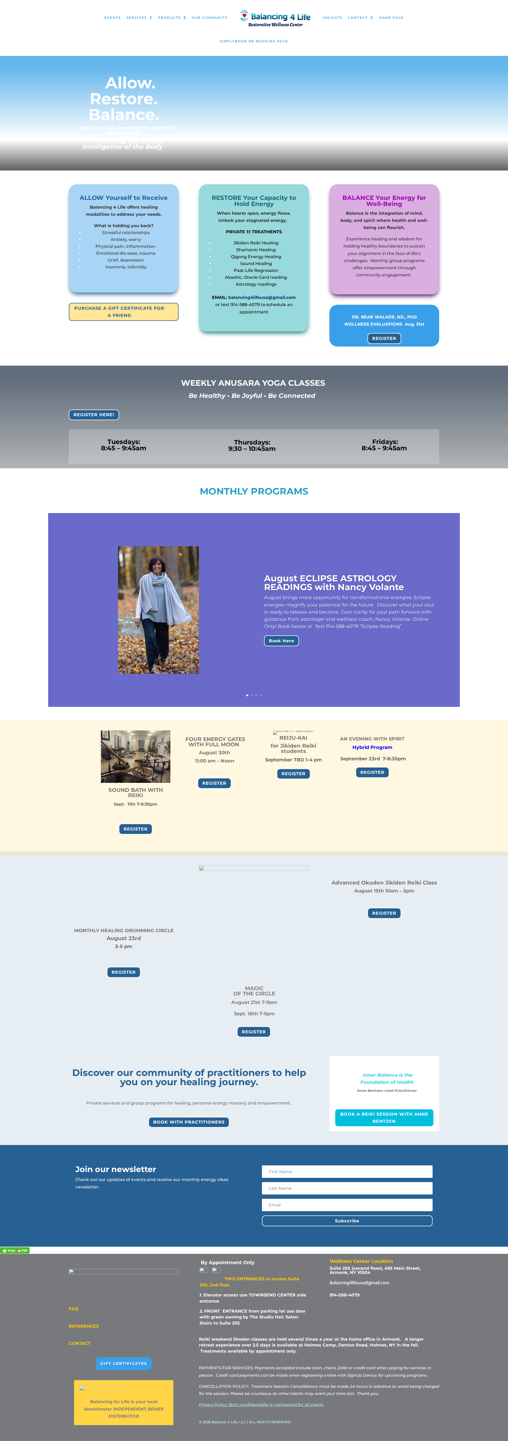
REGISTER (384, 338)
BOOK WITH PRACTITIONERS (189, 1122)
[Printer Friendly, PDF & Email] (15, 1250)
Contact (358, 18)
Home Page (391, 18)
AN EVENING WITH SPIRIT (372, 739)
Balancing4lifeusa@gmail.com (359, 1283)
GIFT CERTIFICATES (123, 1363)
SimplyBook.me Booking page (254, 41)
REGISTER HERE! (94, 414)
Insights (332, 18)
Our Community (210, 18)
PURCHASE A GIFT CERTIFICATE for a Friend (119, 312)
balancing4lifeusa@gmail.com (262, 297)
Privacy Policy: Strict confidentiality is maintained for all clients (261, 1404)
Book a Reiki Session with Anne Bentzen (384, 1118)
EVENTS (113, 18)
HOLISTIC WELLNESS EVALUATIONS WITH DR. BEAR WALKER (346, 562)
